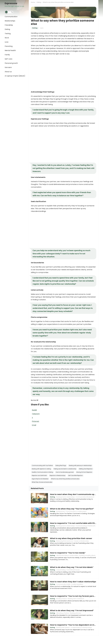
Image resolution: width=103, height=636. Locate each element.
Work (7, 38)
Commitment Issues (73, 570)
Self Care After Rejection (75, 475)
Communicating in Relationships (86, 526)
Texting (8, 33)
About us (8, 71)
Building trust (60, 511)
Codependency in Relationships (81, 627)
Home (33, 2)
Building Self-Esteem (63, 627)
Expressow (11, 3)
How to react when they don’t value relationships (73, 581)
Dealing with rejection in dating (41, 469)
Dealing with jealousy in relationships (80, 465)
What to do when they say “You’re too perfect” (72, 509)
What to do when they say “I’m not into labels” (72, 567)
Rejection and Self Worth (39, 475)
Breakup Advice (61, 599)
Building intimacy (75, 613)
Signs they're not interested (40, 479)
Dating (7, 29)
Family (7, 55)
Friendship (9, 25)
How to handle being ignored (65, 472)
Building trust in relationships (65, 497)
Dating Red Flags (61, 465)
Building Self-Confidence (76, 599)
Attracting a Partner (62, 613)
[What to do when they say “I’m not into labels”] (39, 571)
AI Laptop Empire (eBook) (15, 76)
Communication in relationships (76, 511)
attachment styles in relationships (67, 555)
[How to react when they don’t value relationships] (39, 585)
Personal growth (11, 63)
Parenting (8, 46)
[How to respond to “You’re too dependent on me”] (39, 629)
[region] (63, 73)
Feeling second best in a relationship (65, 469)
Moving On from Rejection (84, 472)
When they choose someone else (42, 482)
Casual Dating (60, 570)
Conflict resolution (77, 584)
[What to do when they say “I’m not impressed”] (39, 614)
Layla (41, 28)
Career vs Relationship (81, 541)
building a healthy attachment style (90, 555)
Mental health (10, 50)
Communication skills (63, 584)
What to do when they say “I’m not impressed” (72, 610)
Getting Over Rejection (85, 469)
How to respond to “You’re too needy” (68, 553)
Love (6, 42)
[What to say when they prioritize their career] (39, 542)
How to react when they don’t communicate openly (73, 494)
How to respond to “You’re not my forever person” (73, 596)
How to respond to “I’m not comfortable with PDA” (73, 523)
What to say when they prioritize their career (71, 538)
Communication (11, 16)
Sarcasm (8, 67)
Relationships (10, 21)
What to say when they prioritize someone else (65, 479)
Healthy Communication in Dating (42, 472)
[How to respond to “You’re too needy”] (39, 557)
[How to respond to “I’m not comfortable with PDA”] (39, 527)
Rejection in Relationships (57, 475)
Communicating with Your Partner (42, 465)
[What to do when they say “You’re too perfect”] (39, 512)
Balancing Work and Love (64, 541)
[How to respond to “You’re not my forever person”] (39, 600)
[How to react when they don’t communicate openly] (39, 498)
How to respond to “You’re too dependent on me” (73, 625)
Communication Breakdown (85, 497)
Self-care (8, 59)
